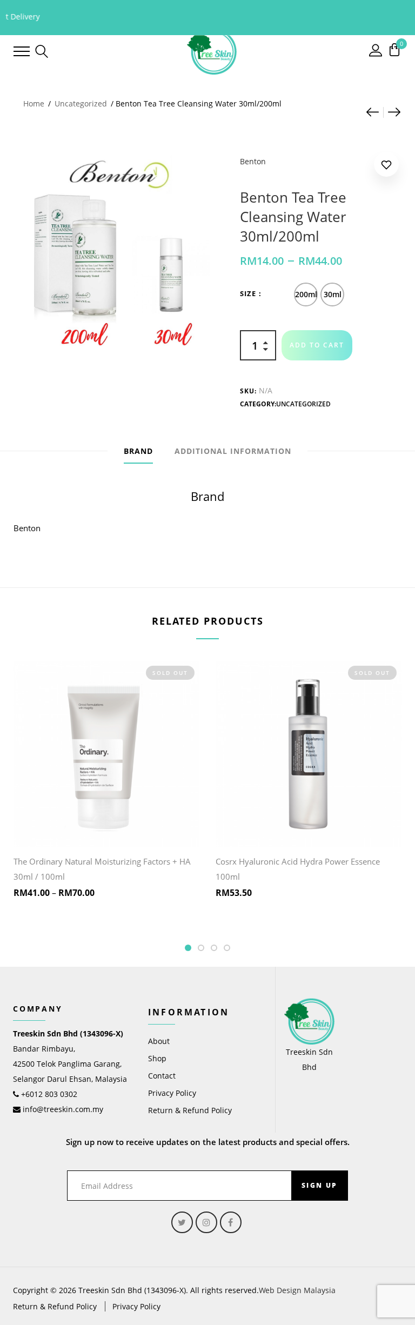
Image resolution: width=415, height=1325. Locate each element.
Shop (157, 1058)
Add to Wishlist (386, 167)
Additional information (233, 451)
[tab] (138, 451)
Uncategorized (81, 103)
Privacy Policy (172, 1093)
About (159, 1041)
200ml (306, 294)
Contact (162, 1075)
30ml (333, 294)
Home (33, 103)
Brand (138, 451)
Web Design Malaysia (297, 1290)
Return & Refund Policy (190, 1110)
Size (248, 293)
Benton (253, 161)
